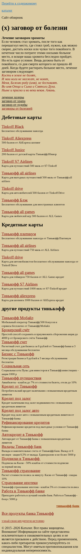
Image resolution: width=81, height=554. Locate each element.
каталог (7, 10)
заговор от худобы (14, 105)
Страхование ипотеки (20, 482)
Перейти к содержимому (19, 3)
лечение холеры (13, 97)
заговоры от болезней (17, 108)
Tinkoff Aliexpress (16, 138)
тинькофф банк (67, 506)
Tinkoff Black (13, 126)
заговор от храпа (13, 101)
